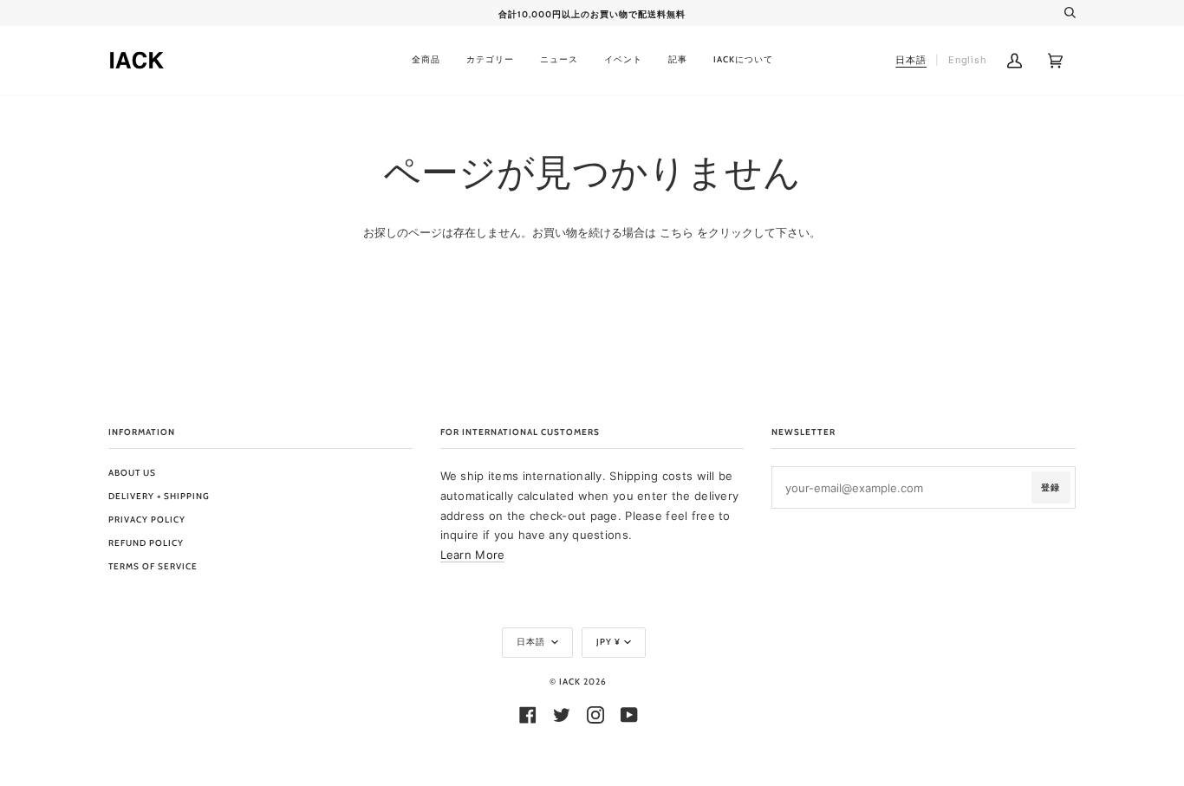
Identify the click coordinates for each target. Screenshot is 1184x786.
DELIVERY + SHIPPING (159, 496)
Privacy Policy (146, 519)
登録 (1050, 487)
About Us (132, 472)
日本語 (532, 641)
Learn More (472, 555)
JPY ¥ (608, 641)
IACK (570, 681)
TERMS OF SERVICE (153, 566)
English (967, 60)
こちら (676, 232)
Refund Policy (146, 543)
